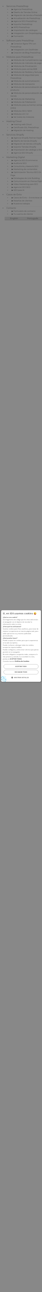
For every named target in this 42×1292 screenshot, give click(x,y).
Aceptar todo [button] (21, 666)
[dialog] (21, 646)
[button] (21, 677)
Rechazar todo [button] (21, 672)
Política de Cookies (22, 661)
